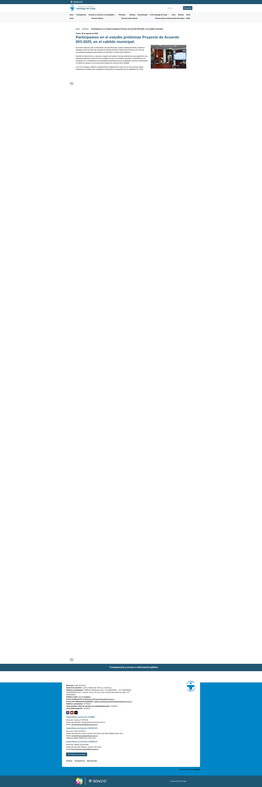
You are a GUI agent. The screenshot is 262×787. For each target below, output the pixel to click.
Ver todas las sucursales (76, 754)
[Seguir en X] (76, 712)
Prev (71, 83)
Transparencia (79, 761)
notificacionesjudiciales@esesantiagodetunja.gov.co (113, 701)
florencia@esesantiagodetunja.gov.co (84, 749)
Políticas (69, 761)
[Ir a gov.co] (77, 2)
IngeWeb (197, 769)
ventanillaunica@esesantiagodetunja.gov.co (98, 699)
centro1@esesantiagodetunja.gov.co (84, 736)
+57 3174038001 (84, 697)
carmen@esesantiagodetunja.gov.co (84, 724)
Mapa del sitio (92, 761)
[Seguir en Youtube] (71, 712)
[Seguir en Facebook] (67, 712)
